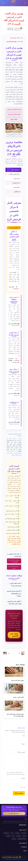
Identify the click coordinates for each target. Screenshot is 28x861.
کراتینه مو (18, 835)
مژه (13, 835)
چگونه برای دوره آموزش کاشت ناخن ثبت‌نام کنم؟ (14, 602)
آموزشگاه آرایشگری (22, 838)
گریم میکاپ (6, 832)
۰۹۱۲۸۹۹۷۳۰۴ (15, 289)
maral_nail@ (16, 395)
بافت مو (13, 838)
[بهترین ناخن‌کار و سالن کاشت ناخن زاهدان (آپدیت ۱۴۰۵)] (14, 706)
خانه (22, 37)
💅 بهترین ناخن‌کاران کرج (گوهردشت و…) (14, 560)
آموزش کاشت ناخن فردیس (14, 114)
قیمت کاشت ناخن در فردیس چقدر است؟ (15, 584)
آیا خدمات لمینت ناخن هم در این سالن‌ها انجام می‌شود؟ (14, 593)
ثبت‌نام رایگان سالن (14, 813)
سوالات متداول (14, 119)
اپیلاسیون (8, 835)
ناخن (12, 832)
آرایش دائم (24, 832)
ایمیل (23, 744)
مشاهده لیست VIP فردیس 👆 (14, 635)
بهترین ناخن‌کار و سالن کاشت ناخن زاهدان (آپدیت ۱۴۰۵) (15, 715)
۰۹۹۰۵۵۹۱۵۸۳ (16, 360)
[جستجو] (25, 3)
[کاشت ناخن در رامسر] (14, 689)
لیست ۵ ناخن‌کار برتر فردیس (14, 109)
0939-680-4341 (22, 825)
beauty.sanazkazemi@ (14, 423)
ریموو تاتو (17, 832)
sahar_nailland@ (15, 325)
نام (24, 735)
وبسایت (23, 778)
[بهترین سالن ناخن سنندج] (14, 672)
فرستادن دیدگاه (19, 793)
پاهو (26, 819)
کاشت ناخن (20, 41)
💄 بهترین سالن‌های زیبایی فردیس (14, 567)
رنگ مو (24, 835)
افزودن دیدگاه (21, 752)
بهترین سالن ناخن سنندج (18, 680)
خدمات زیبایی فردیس (15, 37)
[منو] (3, 3)
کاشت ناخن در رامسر (18, 697)
